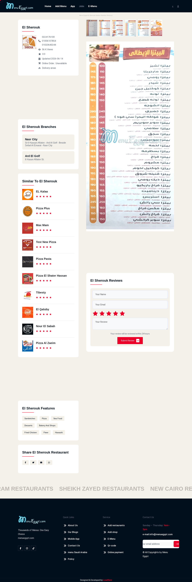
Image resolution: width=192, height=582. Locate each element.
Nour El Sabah (45, 326)
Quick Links (68, 517)
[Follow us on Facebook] (20, 548)
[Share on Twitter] (33, 462)
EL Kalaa (42, 191)
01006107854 (49, 41)
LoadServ (107, 580)
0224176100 (48, 37)
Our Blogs (73, 532)
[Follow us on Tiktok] (33, 548)
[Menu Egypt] (19, 6)
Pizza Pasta (43, 258)
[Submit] (177, 544)
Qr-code (112, 545)
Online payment (116, 552)
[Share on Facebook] (25, 462)
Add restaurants (116, 525)
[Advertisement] (48, 99)
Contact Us (74, 545)
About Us (73, 525)
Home (48, 6)
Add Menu (60, 6)
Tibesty (41, 292)
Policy (71, 559)
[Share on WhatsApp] (49, 462)
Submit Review (128, 340)
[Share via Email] (41, 462)
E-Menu (92, 6)
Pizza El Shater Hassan (51, 275)
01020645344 (49, 44)
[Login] (178, 6)
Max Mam (42, 225)
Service (106, 517)
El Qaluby (42, 309)
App (73, 6)
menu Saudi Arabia (77, 552)
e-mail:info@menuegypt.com (158, 534)
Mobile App (73, 539)
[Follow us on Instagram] (27, 548)
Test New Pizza (46, 242)
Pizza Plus (43, 208)
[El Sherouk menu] (91, 28)
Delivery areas (49, 68)
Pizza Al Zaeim (46, 343)
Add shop (113, 532)
